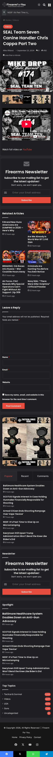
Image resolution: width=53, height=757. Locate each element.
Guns (6, 708)
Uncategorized (11, 713)
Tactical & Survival (13, 694)
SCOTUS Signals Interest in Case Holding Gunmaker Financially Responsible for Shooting (25, 499)
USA (6, 703)
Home (8, 20)
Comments (43, 476)
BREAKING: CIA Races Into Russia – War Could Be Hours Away (13, 269)
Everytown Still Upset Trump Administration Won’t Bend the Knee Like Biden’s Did (25, 536)
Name (5, 357)
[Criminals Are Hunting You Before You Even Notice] (39, 256)
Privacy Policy (25, 737)
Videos (16, 20)
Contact (37, 737)
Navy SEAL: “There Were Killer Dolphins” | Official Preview (39, 284)
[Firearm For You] (14, 4)
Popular (8, 476)
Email (5, 369)
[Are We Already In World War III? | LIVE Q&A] (39, 227)
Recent (25, 476)
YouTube (27, 149)
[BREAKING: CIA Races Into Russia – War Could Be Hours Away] (13, 256)
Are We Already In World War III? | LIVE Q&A (38, 239)
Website (6, 382)
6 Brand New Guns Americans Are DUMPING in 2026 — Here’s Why (12, 226)
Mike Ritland (8, 50)
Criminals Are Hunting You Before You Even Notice (38, 269)
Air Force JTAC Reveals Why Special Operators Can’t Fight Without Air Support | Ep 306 (13, 287)
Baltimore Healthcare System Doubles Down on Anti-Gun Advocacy (23, 487)
